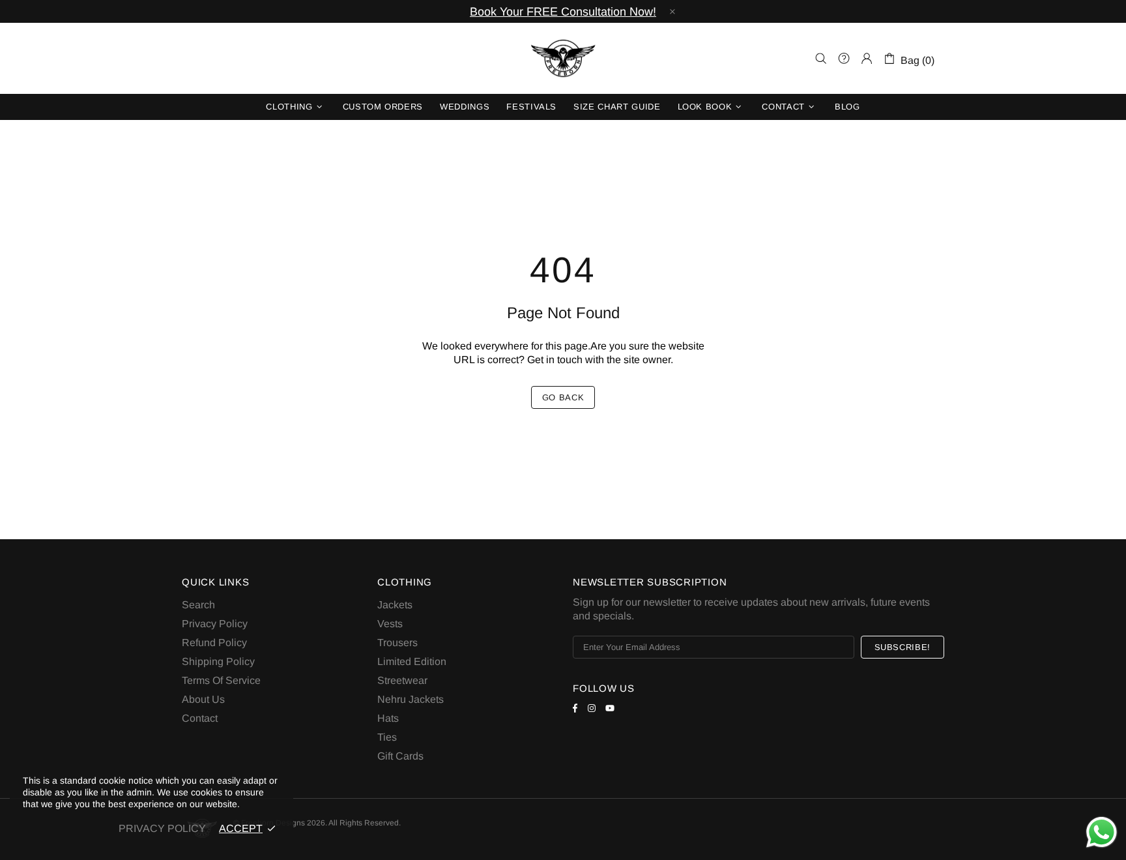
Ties (387, 737)
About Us (203, 699)
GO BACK (563, 397)
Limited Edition (411, 661)
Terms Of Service (221, 680)
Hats (388, 718)
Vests (390, 623)
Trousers (397, 642)
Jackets (394, 604)
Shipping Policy (218, 661)
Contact (200, 718)
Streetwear (402, 680)
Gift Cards (400, 756)
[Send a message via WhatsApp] (1101, 832)
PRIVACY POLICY (162, 828)
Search (198, 604)
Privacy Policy (215, 623)
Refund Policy (214, 642)
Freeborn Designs (563, 58)
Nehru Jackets (410, 699)
